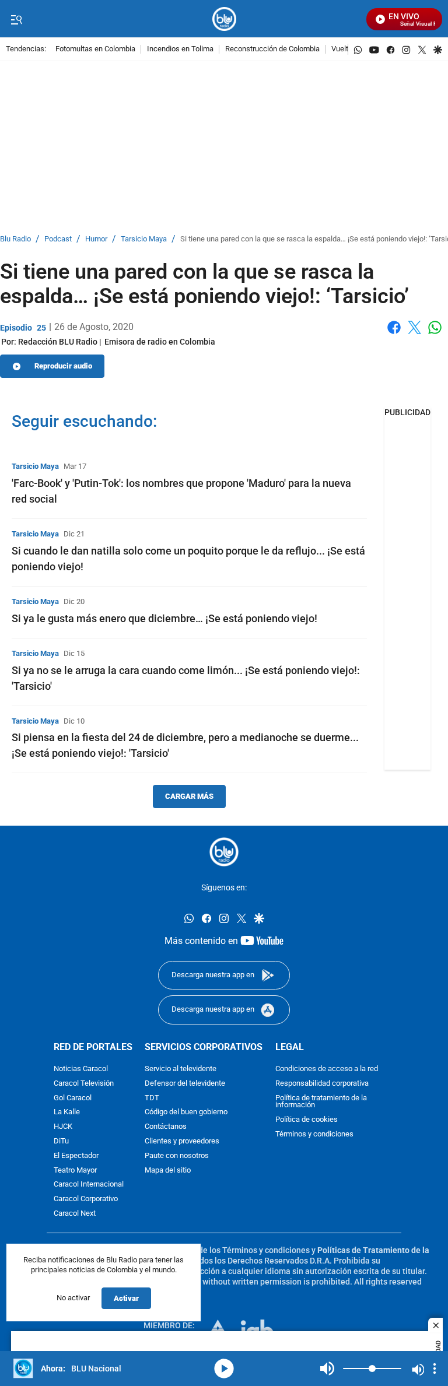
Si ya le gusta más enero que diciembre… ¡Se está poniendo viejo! (164, 618)
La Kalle (67, 1113)
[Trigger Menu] (16, 19)
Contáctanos (166, 1127)
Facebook (394, 334)
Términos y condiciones (314, 1134)
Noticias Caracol (81, 1069)
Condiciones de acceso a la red (326, 1069)
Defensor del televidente (185, 1083)
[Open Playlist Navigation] (434, 1368)
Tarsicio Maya (144, 239)
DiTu (61, 1141)
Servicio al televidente (180, 1069)
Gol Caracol (73, 1098)
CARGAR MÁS (189, 796)
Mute (327, 1369)
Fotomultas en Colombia (95, 49)
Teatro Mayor (75, 1170)
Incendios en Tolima (180, 49)
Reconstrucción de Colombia (272, 49)
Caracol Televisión (84, 1083)
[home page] (224, 19)
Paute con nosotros (177, 1156)
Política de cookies (306, 1120)
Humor (96, 239)
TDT (152, 1098)
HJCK (63, 1127)
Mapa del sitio (168, 1170)
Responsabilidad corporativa (322, 1083)
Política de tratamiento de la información (321, 1102)
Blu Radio (15, 239)
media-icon (224, 1368)
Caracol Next (75, 1213)
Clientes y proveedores (182, 1141)
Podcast (58, 239)
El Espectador (76, 1156)
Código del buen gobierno (186, 1113)
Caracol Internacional (89, 1185)
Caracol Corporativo (86, 1199)
